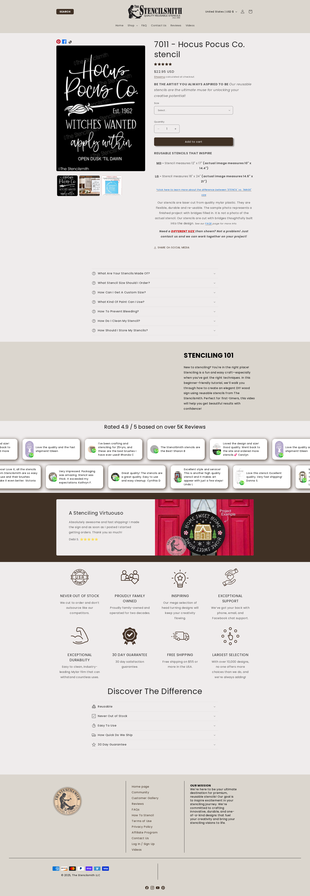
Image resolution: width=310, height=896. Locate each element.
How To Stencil (143, 815)
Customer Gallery (145, 798)
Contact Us (140, 838)
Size (156, 103)
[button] (65, 11)
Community (140, 792)
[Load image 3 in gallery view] (112, 186)
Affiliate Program (145, 832)
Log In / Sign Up (143, 844)
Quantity (159, 121)
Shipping (159, 76)
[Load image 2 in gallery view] (89, 186)
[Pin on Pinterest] (58, 42)
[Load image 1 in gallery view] (67, 186)
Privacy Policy (142, 827)
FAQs (135, 809)
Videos (137, 850)
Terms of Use (142, 821)
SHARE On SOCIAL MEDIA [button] (173, 247)
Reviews (138, 804)
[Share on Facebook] (64, 42)
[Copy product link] (70, 42)
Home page (140, 787)
